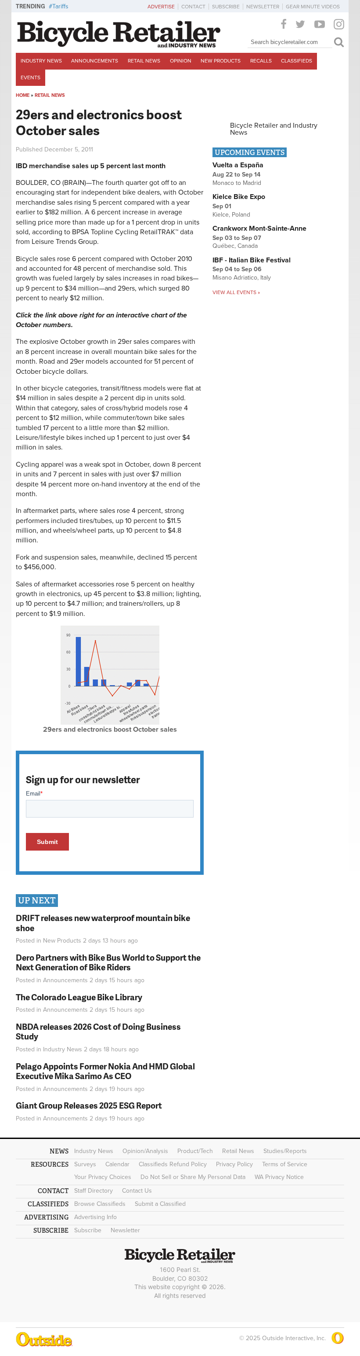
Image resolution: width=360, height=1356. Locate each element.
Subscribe (226, 7)
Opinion (180, 61)
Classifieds (296, 61)
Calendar (117, 1164)
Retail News (144, 61)
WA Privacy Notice (279, 1177)
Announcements (94, 61)
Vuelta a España (237, 165)
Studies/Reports (285, 1151)
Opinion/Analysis (145, 1151)
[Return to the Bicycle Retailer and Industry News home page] (119, 45)
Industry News (41, 61)
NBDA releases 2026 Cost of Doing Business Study (98, 1032)
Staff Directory (93, 1190)
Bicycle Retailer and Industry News (273, 129)
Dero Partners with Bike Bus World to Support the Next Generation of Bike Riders (108, 962)
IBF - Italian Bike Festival (251, 260)
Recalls (261, 61)
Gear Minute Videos (313, 7)
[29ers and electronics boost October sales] (110, 722)
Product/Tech (195, 1151)
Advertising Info (95, 1217)
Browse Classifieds (100, 1204)
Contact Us (137, 1190)
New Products (221, 61)
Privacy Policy (234, 1164)
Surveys (85, 1164)
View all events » (236, 292)
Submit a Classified (160, 1204)
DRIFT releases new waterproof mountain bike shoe (103, 923)
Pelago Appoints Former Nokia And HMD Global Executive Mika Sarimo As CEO (105, 1071)
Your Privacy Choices (102, 1177)
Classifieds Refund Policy (173, 1164)
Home (22, 95)
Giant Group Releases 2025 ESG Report (89, 1105)
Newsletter (262, 7)
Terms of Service (284, 1164)
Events (30, 77)
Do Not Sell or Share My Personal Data (192, 1177)
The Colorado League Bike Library (79, 997)
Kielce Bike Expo (238, 196)
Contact (193, 7)
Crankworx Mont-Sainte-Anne (259, 228)
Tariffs (60, 6)
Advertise (161, 7)
